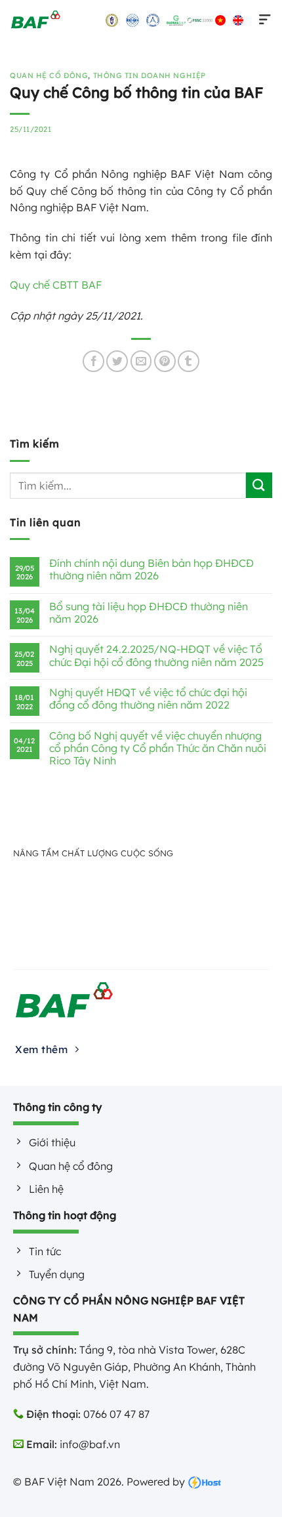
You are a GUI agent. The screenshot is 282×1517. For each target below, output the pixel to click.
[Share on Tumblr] (188, 361)
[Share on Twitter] (117, 361)
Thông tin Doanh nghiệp (149, 75)
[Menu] (262, 19)
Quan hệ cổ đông (49, 75)
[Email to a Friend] (141, 361)
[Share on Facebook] (93, 361)
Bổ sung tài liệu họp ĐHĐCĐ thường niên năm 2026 (148, 612)
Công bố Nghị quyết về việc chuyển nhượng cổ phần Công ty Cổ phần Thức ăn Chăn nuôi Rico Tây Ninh (157, 748)
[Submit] (259, 485)
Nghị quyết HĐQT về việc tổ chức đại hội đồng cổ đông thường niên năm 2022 (148, 698)
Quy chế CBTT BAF (56, 284)
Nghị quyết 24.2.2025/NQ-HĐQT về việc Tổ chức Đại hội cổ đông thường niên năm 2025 (156, 655)
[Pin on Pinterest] (165, 361)
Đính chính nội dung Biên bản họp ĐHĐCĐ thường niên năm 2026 (151, 569)
